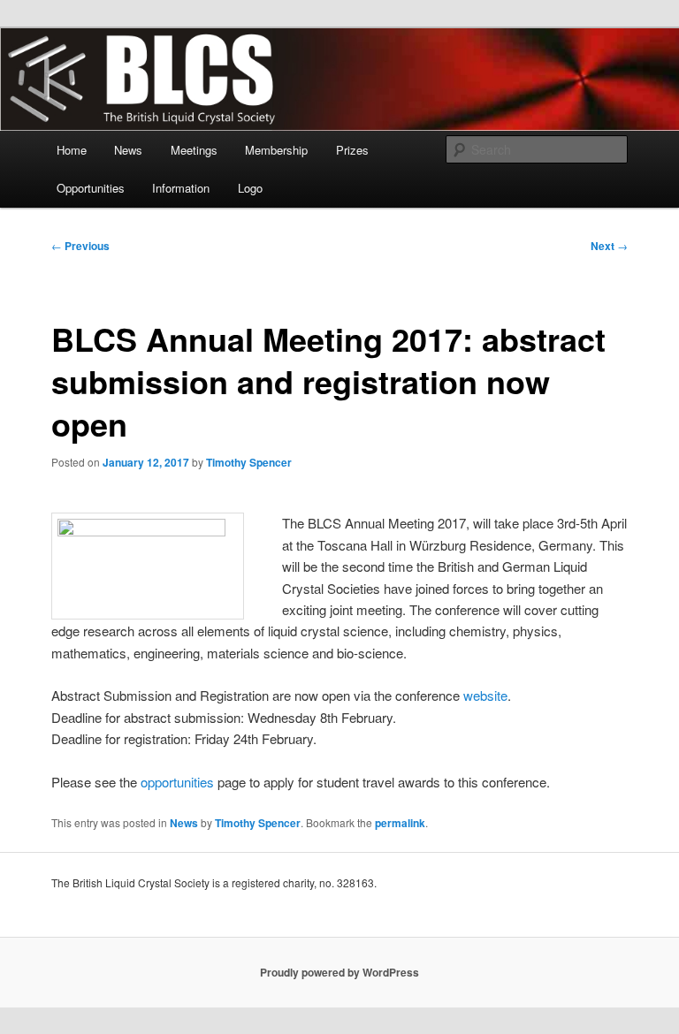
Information (181, 187)
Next (609, 246)
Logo (250, 187)
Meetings (194, 149)
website (485, 695)
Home (72, 149)
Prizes (352, 149)
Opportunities (91, 187)
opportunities (177, 781)
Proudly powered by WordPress (339, 972)
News (128, 149)
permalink (400, 823)
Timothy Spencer (249, 462)
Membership (276, 149)
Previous (80, 246)
